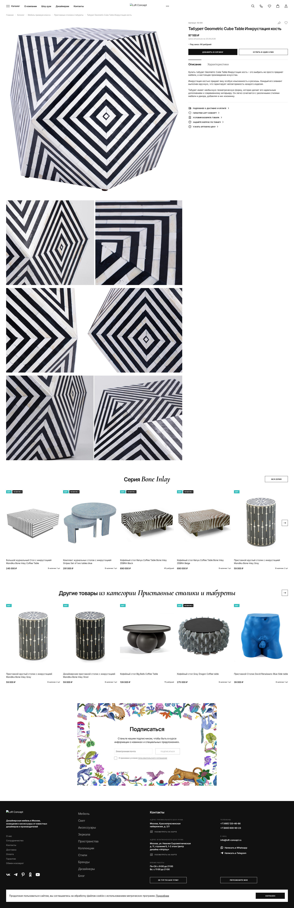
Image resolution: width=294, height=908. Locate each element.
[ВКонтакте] (8, 874)
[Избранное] (269, 6)
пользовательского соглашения (152, 758)
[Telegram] (15, 874)
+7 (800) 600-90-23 (230, 828)
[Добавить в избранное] (286, 23)
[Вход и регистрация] (286, 6)
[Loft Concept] (147, 6)
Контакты (79, 6)
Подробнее (162, 895)
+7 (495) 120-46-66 (230, 823)
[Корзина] (278, 6)
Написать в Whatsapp (236, 847)
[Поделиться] (279, 23)
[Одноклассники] (30, 874)
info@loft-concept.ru (230, 840)
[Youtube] (38, 874)
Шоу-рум (46, 6)
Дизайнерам (62, 6)
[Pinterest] (23, 874)
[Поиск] (253, 6)
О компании (30, 6)
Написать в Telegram (235, 853)
